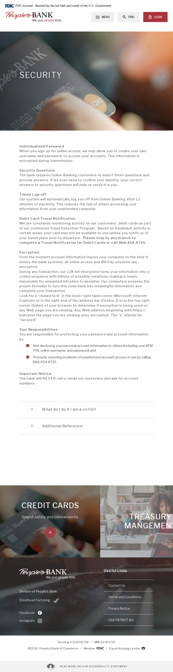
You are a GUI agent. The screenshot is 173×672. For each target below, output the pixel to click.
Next (169, 521)
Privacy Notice (119, 608)
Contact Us (116, 585)
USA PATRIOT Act (121, 620)
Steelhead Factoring (39, 600)
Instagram (26, 620)
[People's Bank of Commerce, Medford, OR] (33, 17)
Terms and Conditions (124, 597)
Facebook (26, 613)
